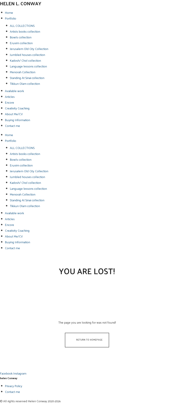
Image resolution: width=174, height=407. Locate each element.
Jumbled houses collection (27, 54)
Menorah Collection (22, 72)
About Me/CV (14, 114)
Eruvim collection (21, 43)
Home (9, 12)
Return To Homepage (89, 340)
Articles (10, 96)
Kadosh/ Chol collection (25, 60)
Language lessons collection (28, 66)
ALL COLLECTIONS (22, 25)
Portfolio (10, 18)
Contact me (12, 125)
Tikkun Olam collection (25, 83)
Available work (14, 91)
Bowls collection (20, 37)
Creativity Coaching (17, 108)
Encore (9, 102)
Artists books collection (25, 31)
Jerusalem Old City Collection (29, 48)
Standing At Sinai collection (27, 78)
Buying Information (17, 120)
